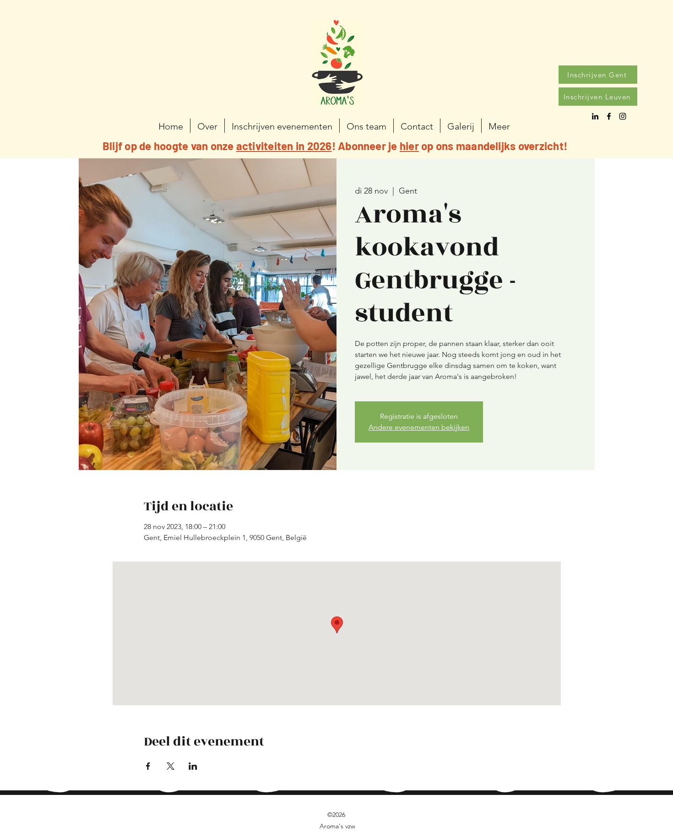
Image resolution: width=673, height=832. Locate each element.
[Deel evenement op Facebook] (148, 766)
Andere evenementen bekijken (419, 427)
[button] (282, 126)
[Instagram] (622, 116)
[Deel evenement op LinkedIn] (193, 766)
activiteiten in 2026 (284, 145)
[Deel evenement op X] (170, 766)
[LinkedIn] (595, 116)
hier (409, 145)
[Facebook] (608, 116)
